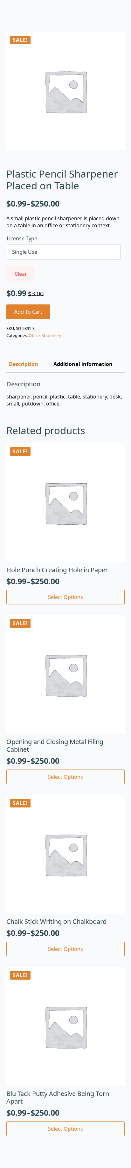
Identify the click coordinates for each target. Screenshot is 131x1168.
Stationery (51, 335)
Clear (21, 273)
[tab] (23, 364)
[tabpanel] (65, 393)
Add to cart (28, 311)
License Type (22, 238)
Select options (65, 597)
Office (34, 335)
